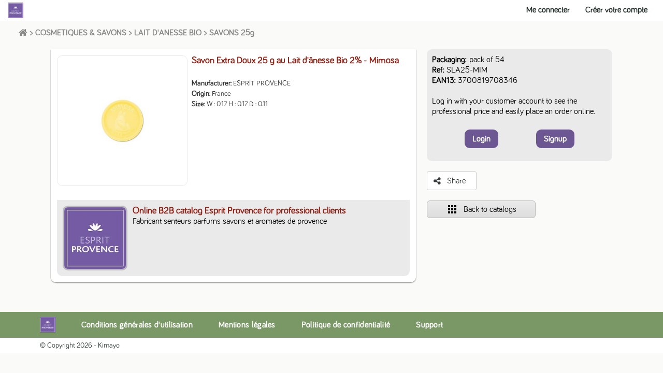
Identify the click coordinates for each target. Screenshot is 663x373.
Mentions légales (247, 325)
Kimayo (109, 345)
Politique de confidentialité (345, 325)
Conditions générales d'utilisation (137, 325)
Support (429, 325)
